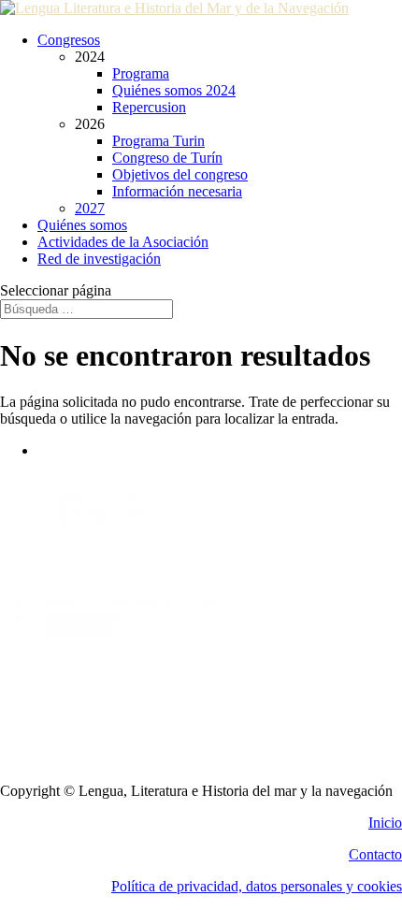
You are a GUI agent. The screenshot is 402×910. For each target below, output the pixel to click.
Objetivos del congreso (180, 174)
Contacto (375, 854)
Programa (140, 73)
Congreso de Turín (167, 158)
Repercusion (149, 107)
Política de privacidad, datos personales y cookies (256, 886)
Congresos (68, 40)
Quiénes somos (82, 225)
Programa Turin (158, 141)
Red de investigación (99, 259)
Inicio (385, 823)
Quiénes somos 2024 (174, 90)
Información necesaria (177, 191)
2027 (90, 208)
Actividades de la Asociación (122, 242)
